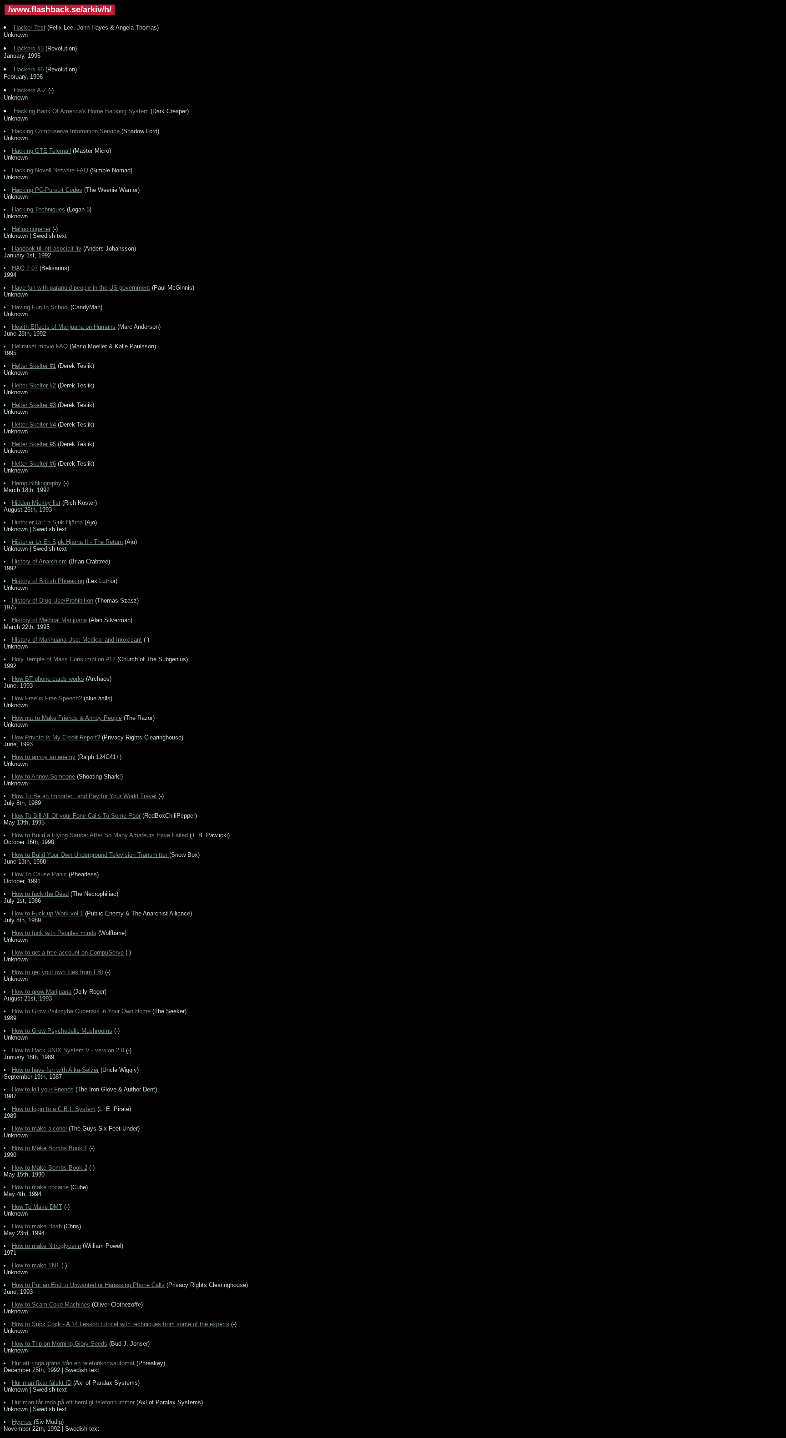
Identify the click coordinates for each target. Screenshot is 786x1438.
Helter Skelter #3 (34, 405)
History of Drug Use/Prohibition (52, 600)
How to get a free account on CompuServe (68, 952)
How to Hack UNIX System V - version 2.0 (68, 1050)
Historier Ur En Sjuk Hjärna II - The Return (67, 541)
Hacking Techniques (38, 209)
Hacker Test (29, 27)
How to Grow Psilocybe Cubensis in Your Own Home (81, 1011)
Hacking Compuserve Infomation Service (66, 131)
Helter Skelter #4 (34, 424)
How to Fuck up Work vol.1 (47, 913)
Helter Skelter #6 (34, 463)
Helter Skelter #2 (34, 385)
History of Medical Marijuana (49, 620)
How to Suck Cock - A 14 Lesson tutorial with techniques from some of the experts (120, 1324)
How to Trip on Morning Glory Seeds (59, 1343)
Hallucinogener (31, 229)
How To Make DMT (37, 1206)
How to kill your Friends (43, 1089)
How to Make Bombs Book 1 (49, 1148)
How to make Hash (37, 1226)
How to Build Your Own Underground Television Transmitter (90, 854)
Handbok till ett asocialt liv (46, 248)
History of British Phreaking (48, 581)
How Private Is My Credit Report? (56, 737)
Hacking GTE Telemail (41, 150)
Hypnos (22, 1421)
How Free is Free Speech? (47, 698)
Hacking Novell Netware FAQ (50, 170)
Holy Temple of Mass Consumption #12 (64, 659)
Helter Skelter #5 (34, 444)
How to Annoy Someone (43, 776)
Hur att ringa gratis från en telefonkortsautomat (73, 1363)
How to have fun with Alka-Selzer (55, 1069)
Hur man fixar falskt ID (41, 1382)
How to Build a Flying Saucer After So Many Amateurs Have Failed (100, 835)
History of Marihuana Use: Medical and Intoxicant (77, 639)
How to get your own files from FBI (57, 972)
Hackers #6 (29, 69)
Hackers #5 (29, 48)
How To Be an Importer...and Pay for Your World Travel (84, 796)
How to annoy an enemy (44, 757)
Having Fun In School (40, 307)
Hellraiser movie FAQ (40, 346)
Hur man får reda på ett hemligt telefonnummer (73, 1402)
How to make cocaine (40, 1187)
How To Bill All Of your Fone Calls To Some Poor (76, 815)
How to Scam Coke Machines (51, 1304)
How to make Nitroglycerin (46, 1245)
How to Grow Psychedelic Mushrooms (62, 1030)
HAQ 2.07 (25, 268)
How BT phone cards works (48, 678)
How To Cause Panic (39, 874)
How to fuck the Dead (40, 893)
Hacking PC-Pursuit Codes (47, 189)
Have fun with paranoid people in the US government (81, 287)
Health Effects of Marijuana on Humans (64, 326)
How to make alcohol (39, 1128)
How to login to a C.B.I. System (54, 1109)
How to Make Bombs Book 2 (49, 1167)
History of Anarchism (39, 561)
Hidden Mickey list (36, 502)
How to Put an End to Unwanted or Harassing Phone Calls (88, 1285)
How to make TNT (36, 1265)
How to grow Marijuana (41, 991)
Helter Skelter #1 (34, 365)
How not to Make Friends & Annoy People (67, 717)
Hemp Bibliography (36, 483)
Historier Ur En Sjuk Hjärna (47, 522)
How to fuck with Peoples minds (54, 933)
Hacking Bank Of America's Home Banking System (81, 111)
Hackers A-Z (30, 90)
